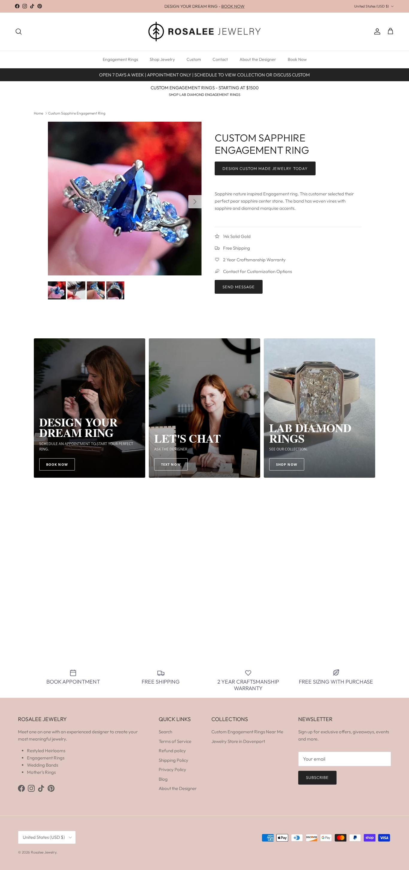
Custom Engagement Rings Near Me (247, 732)
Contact (220, 59)
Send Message (238, 286)
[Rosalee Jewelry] (204, 32)
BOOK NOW (233, 6)
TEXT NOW (171, 464)
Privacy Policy (172, 769)
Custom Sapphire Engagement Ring (76, 113)
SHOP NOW (286, 464)
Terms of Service (175, 741)
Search (165, 732)
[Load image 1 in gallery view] (125, 198)
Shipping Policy (173, 760)
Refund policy (172, 750)
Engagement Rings (120, 59)
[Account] (376, 31)
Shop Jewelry (162, 59)
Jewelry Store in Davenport (238, 741)
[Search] (18, 31)
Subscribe (317, 777)
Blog (163, 779)
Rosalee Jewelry (43, 852)
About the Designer (258, 59)
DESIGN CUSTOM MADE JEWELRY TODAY (265, 168)
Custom (194, 59)
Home (38, 113)
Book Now (297, 59)
